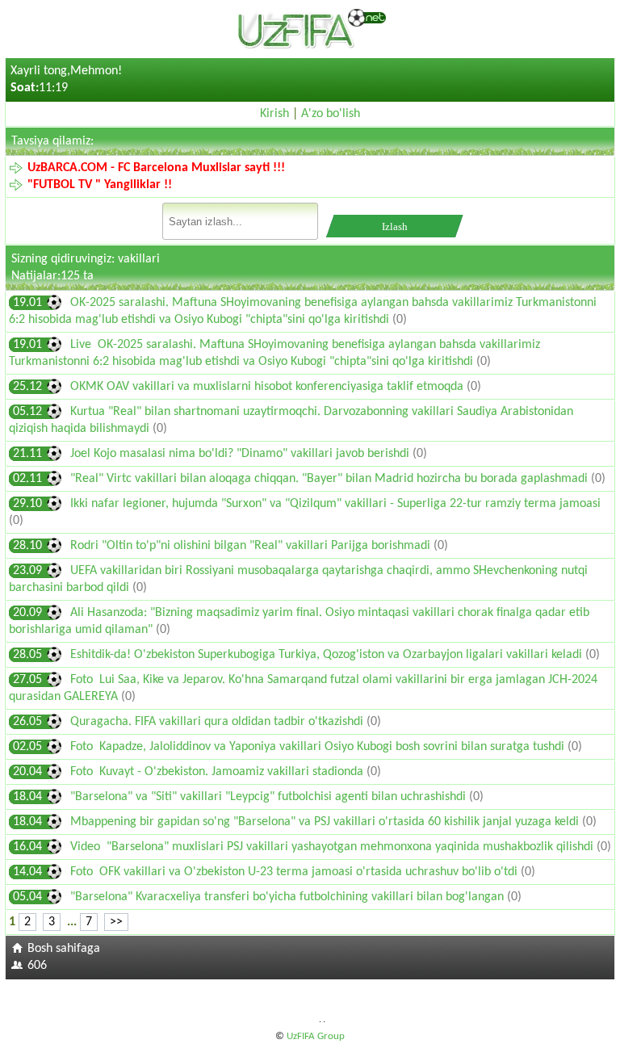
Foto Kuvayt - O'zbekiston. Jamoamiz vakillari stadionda (218, 771)
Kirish (274, 113)
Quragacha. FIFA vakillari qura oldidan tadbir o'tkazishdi (218, 721)
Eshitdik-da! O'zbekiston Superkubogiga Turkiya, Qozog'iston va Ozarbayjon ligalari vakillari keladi (327, 654)
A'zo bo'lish (330, 113)
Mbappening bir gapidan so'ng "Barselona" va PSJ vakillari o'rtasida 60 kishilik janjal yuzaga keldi (326, 821)
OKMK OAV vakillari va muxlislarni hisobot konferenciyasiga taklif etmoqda (268, 386)
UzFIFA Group (316, 1036)
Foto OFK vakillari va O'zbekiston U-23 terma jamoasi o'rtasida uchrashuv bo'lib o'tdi (295, 872)
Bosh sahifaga (63, 948)
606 (37, 965)
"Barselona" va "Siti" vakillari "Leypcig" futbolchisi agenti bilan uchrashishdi (269, 796)
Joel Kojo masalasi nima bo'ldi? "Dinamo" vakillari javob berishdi (241, 453)
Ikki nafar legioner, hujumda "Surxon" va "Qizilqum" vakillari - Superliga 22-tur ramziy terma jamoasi (335, 503)
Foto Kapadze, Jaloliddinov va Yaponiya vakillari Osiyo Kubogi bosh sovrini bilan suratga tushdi (319, 746)
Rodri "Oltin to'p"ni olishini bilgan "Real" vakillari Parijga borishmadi (252, 545)
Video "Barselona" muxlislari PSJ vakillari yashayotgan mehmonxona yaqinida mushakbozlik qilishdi (333, 846)
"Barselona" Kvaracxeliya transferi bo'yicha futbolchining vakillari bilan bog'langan (288, 897)
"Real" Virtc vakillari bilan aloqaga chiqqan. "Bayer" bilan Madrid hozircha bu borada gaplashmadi (330, 478)
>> (116, 922)
